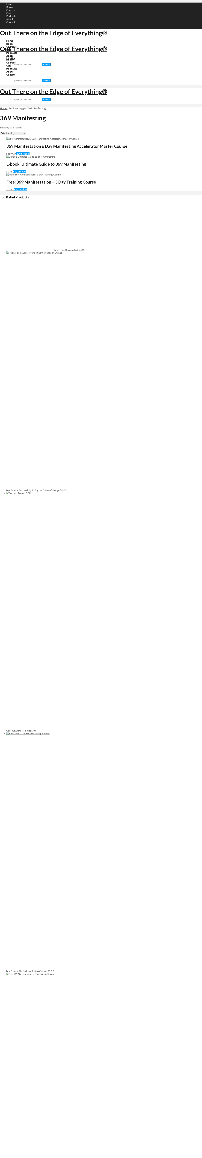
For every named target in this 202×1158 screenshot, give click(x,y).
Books (9, 7)
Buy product (23, 153)
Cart (8, 13)
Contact (10, 22)
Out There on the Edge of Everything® (53, 33)
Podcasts (11, 16)
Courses (10, 10)
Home (9, 4)
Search (46, 65)
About (9, 19)
